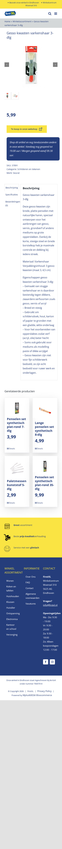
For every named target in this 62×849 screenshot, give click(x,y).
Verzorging (11, 634)
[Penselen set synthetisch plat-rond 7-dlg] (17, 406)
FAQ (28, 582)
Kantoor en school (11, 626)
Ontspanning (11, 613)
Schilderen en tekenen (28, 169)
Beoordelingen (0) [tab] (12, 203)
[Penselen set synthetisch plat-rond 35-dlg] (45, 464)
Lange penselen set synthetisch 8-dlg (44, 429)
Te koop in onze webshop (24, 129)
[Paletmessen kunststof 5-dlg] (17, 466)
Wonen (10, 580)
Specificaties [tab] (11, 194)
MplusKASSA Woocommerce (37, 695)
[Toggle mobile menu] (55, 13)
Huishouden (11, 596)
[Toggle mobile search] (49, 13)
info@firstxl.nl (50, 605)
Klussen (10, 601)
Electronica (11, 619)
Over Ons (31, 576)
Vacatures (31, 603)
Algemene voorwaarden (31, 595)
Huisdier (10, 607)
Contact (29, 588)
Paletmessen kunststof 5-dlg (16, 485)
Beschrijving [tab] (12, 187)
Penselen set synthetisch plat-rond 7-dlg (16, 425)
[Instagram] (52, 661)
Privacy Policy (44, 691)
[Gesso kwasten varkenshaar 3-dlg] (31, 64)
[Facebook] (45, 661)
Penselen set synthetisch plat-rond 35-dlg (44, 483)
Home (7, 21)
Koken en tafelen (11, 588)
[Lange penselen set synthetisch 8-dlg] (45, 408)
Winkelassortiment (22, 21)
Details (12, 448)
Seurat (16, 172)
